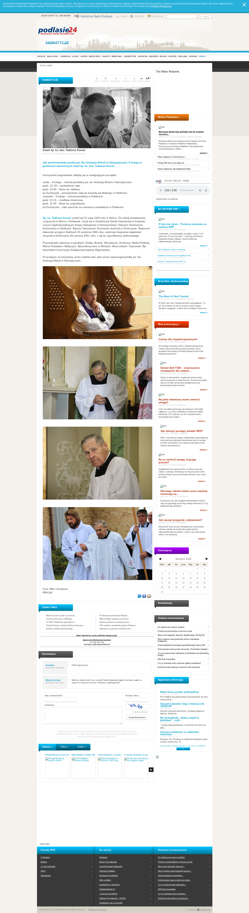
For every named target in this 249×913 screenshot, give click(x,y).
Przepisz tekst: (132, 695)
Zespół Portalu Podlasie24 (110, 866)
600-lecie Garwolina (166, 659)
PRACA (202, 56)
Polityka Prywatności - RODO (112, 898)
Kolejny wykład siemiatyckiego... (60, 628)
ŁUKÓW (84, 56)
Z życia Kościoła (48, 866)
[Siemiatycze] (58, 42)
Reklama (103, 857)
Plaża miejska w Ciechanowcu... (172, 157)
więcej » (203, 153)
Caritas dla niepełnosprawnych (178, 339)
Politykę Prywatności (161, 6)
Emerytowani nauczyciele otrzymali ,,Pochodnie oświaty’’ (183, 649)
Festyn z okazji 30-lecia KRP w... (172, 262)
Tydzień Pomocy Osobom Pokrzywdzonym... (65, 625)
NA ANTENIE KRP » (169, 209)
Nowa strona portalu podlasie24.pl (179, 692)
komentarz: (50, 705)
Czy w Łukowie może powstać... (172, 894)
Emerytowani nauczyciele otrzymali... (174, 880)
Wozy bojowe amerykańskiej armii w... (175, 871)
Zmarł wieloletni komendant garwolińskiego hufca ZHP (181, 645)
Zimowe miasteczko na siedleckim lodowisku (179, 733)
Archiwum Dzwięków (108, 875)
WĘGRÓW (153, 56)
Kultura (44, 862)
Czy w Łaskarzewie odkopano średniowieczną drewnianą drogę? (183, 654)
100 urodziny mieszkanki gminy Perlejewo (118, 625)
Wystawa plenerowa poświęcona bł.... (115, 622)
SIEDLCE (41, 56)
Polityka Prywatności (97, 909)
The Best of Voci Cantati (174, 296)
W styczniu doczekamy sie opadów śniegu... (141, 755)
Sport (43, 871)
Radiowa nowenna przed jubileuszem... (175, 256)
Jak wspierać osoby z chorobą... (172, 250)
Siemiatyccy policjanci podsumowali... (116, 628)
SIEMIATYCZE (130, 56)
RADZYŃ (106, 56)
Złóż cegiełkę (105, 880)
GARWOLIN (65, 56)
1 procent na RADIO (108, 894)
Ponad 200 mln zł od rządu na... (172, 163)
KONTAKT (193, 56)
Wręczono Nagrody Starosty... (171, 866)
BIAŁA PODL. (53, 56)
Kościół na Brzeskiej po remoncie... (173, 898)
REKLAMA (182, 56)
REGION (163, 56)
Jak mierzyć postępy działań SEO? (181, 430)
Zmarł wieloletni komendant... (171, 875)
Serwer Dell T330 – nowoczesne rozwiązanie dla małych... (180, 369)
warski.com (205, 909)
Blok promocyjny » (168, 324)
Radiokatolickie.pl (107, 889)
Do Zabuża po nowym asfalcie (171, 627)
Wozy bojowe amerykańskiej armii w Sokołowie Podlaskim (178, 640)
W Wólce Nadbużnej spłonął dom (60, 622)
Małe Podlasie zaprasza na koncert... (115, 619)
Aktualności (46, 875)
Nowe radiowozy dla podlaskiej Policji (174, 169)
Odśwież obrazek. (140, 712)
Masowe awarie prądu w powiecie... (61, 615)
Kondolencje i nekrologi (109, 885)
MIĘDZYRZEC (95, 56)
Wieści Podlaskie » (168, 117)
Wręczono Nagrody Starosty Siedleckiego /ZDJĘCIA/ (181, 635)
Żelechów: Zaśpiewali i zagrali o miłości (183, 746)
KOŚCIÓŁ (172, 56)
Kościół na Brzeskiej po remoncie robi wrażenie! (179, 667)
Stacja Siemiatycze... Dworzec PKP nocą (113, 755)
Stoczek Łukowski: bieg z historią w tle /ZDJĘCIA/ (182, 705)
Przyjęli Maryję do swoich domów (58, 755)
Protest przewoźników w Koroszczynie (175, 631)
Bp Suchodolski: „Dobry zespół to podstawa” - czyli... (179, 719)
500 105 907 (65, 16)
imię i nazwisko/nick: (54, 695)
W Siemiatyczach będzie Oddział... (114, 615)
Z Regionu (45, 857)
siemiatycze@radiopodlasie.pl (97, 644)
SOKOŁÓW (142, 56)
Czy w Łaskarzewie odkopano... (172, 885)
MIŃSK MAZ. (117, 56)
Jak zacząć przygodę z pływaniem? (180, 519)
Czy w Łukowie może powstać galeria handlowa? (179, 663)
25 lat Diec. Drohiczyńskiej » (174, 281)
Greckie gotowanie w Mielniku (59, 619)
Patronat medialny (107, 871)
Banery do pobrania (108, 862)
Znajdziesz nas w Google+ (111, 903)
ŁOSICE (75, 56)
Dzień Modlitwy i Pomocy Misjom (85, 755)
